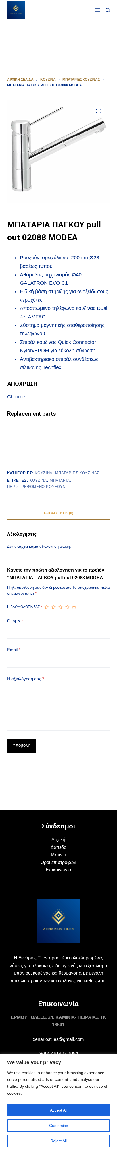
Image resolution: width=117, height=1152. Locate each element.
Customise (58, 1125)
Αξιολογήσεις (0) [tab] (58, 513)
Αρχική (58, 839)
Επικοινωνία (58, 869)
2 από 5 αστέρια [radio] (53, 607)
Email (13, 649)
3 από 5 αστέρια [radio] (60, 607)
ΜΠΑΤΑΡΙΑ (60, 480)
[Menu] (97, 10)
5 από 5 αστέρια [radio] (74, 607)
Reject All (58, 1141)
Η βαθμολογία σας (24, 607)
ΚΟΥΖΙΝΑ (38, 480)
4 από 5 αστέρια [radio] (67, 607)
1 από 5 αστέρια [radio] (46, 607)
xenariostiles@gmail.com (58, 1039)
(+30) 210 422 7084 (58, 1053)
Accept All (58, 1110)
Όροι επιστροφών (58, 862)
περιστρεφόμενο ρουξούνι (37, 487)
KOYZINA (44, 473)
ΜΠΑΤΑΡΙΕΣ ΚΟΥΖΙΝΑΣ (77, 473)
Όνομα (15, 621)
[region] (58, 1103)
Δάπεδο (58, 847)
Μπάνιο (58, 854)
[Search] (108, 10)
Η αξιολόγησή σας (25, 678)
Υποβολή (21, 745)
